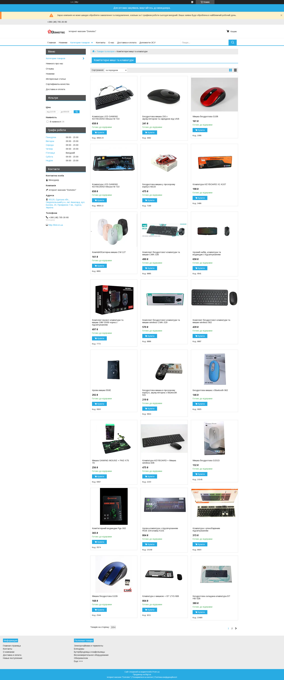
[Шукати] (233, 42)
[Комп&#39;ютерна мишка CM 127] (114, 230)
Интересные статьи (56, 79)
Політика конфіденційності (166, 677)
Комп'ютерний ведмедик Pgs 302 (109, 528)
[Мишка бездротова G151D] (214, 438)
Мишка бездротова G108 (205, 116)
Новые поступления (12, 658)
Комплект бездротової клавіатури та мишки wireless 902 (211, 321)
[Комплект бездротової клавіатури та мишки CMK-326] (164, 230)
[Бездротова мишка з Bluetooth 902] (214, 368)
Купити (100, 132)
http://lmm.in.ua (56, 225)
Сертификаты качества (57, 84)
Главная (51, 42)
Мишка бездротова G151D (206, 460)
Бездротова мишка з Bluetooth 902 (210, 390)
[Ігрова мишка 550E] (114, 368)
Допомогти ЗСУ (147, 42)
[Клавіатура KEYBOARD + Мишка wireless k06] (164, 438)
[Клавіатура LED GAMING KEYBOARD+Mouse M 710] (114, 94)
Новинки (63, 42)
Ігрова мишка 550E (101, 390)
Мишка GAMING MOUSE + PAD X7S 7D (110, 461)
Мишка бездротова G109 (104, 596)
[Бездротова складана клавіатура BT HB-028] (214, 574)
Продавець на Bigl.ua (142, 674)
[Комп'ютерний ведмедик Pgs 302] (114, 506)
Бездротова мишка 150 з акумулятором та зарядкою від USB (160, 117)
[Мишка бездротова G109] (114, 574)
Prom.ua (156, 672)
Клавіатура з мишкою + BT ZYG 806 (160, 596)
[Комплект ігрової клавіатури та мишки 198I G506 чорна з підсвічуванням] (114, 298)
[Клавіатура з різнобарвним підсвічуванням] (214, 506)
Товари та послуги (105, 51)
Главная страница (12, 646)
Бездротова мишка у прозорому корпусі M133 (158, 185)
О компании (8, 652)
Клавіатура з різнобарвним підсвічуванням (206, 529)
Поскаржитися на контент (142, 677)
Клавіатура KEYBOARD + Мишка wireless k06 (159, 461)
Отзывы (50, 68)
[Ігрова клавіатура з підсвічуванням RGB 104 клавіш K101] (164, 506)
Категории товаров (80, 42)
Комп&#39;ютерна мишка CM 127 (109, 252)
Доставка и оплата (126, 42)
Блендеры (79, 649)
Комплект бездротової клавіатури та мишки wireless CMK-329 (161, 321)
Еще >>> (78, 661)
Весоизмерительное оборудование (91, 655)
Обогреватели (81, 658)
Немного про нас (54, 63)
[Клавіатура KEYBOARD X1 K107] (214, 162)
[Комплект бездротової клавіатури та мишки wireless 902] (214, 298)
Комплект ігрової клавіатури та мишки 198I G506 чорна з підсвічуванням (107, 322)
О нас (111, 42)
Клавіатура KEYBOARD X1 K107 (209, 184)
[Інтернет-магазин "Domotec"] (56, 31)
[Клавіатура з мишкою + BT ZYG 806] (164, 574)
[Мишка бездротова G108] (214, 94)
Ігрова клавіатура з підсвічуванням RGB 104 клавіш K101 (160, 529)
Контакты (100, 42)
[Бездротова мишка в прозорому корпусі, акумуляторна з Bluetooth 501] (164, 368)
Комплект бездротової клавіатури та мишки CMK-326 (161, 253)
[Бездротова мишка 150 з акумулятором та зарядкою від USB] (164, 94)
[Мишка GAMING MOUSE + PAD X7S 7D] (114, 438)
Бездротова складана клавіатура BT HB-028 (211, 597)
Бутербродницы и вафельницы (89, 652)
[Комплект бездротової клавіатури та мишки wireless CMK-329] (164, 298)
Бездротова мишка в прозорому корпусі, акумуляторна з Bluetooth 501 (159, 392)
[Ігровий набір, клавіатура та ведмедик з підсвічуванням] (214, 230)
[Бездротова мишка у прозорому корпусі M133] (164, 162)
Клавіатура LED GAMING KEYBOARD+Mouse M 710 (105, 117)
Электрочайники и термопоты (88, 646)
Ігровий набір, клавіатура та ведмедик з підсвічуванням (207, 253)
